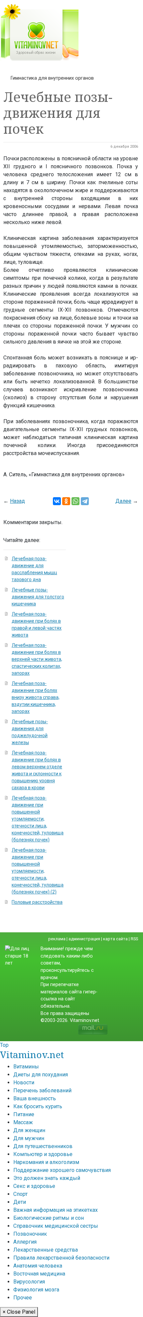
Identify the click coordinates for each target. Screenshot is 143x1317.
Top (4, 1045)
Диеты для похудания (40, 1074)
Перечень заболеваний (42, 1090)
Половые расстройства (37, 902)
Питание (23, 1114)
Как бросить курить (37, 1106)
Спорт (20, 1194)
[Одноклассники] (66, 501)
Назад (17, 501)
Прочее (22, 1297)
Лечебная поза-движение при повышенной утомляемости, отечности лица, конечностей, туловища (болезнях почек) (38, 818)
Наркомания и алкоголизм (46, 1162)
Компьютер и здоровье (42, 1154)
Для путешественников (42, 1146)
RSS (134, 938)
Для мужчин (28, 1138)
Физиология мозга (36, 1289)
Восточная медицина (39, 1274)
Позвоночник (30, 1234)
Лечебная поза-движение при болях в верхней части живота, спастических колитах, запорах (37, 659)
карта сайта (115, 938)
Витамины (26, 1066)
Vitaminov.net (32, 1054)
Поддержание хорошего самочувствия (62, 1170)
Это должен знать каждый (46, 1178)
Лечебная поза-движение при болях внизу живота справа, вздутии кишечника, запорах (36, 697)
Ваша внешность (34, 1098)
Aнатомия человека (37, 1266)
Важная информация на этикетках (55, 1210)
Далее (123, 501)
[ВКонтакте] (57, 501)
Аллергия (25, 1242)
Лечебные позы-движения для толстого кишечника (38, 596)
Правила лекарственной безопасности (61, 1258)
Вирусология (29, 1281)
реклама (57, 938)
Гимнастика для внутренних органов (52, 78)
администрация (84, 938)
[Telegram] (85, 501)
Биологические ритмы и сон (48, 1218)
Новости (23, 1082)
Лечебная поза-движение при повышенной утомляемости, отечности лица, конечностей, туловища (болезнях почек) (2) (38, 870)
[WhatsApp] (75, 501)
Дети (19, 1202)
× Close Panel (19, 1312)
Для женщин (29, 1130)
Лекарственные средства (45, 1250)
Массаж (23, 1122)
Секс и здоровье (34, 1186)
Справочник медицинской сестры (55, 1226)
